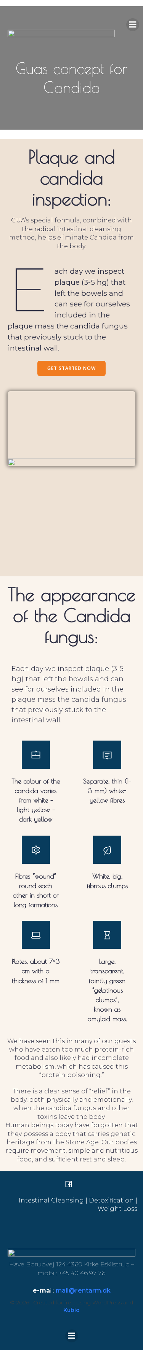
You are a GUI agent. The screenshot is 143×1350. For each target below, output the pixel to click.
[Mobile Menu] (132, 24)
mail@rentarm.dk (83, 1290)
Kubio (71, 1310)
